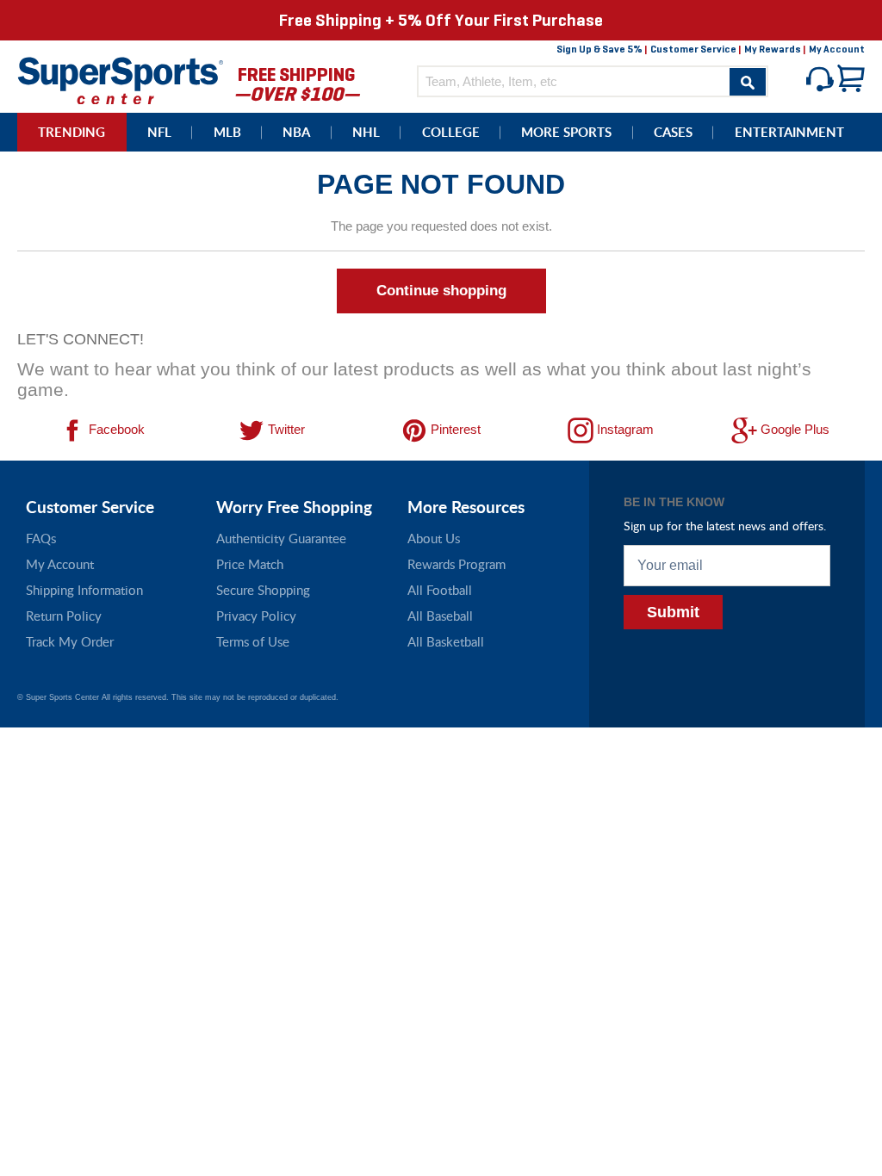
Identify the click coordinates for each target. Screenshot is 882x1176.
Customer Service (693, 49)
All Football (439, 589)
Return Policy (64, 615)
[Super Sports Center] (120, 78)
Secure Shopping (263, 589)
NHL (366, 132)
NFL (159, 132)
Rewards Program (456, 564)
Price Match (249, 564)
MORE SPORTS (566, 132)
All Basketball (445, 641)
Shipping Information (84, 589)
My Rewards (772, 49)
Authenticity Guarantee (281, 538)
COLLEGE (451, 132)
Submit (673, 612)
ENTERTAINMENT (789, 132)
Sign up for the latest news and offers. (725, 525)
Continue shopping (441, 290)
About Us (433, 538)
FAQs (41, 538)
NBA (296, 132)
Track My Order (70, 641)
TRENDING (71, 132)
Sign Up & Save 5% (599, 49)
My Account (837, 49)
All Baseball (440, 615)
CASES (673, 132)
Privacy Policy (256, 615)
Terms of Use (252, 641)
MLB (227, 132)
